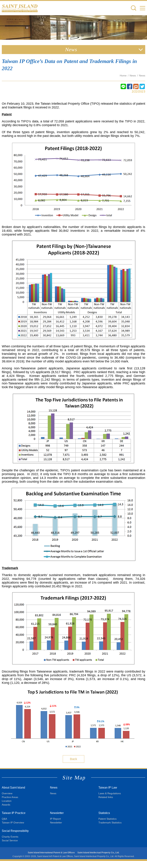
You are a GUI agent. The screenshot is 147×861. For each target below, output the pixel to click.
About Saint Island (13, 787)
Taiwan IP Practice (13, 812)
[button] (142, 8)
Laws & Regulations (109, 793)
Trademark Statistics (110, 822)
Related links (105, 797)
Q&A (4, 818)
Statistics (104, 812)
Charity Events (10, 836)
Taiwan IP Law (107, 787)
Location (6, 800)
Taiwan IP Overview (13, 822)
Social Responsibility (15, 830)
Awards (6, 804)
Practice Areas (10, 797)
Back (73, 759)
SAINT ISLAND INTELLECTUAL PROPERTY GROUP (20, 8)
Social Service (10, 840)
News (133, 75)
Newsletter (57, 812)
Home (123, 75)
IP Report (55, 818)
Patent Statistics (107, 818)
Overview (7, 793)
